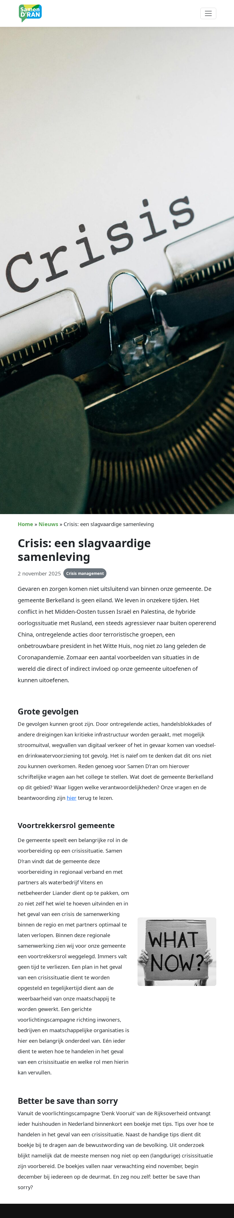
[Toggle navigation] (208, 13)
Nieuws (48, 524)
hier (71, 797)
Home (25, 524)
